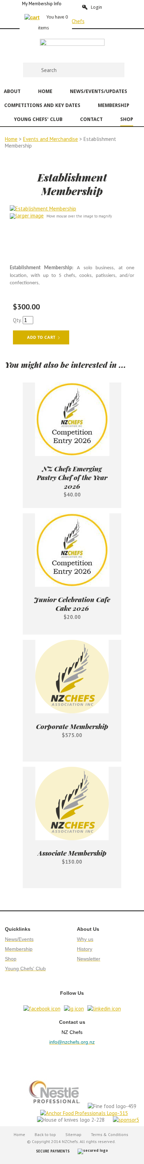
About (12, 91)
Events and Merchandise (50, 139)
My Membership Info (42, 4)
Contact (91, 119)
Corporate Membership (72, 726)
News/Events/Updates (98, 91)
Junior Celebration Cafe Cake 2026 (72, 604)
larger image (29, 215)
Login (96, 7)
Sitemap (73, 1134)
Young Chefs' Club (38, 119)
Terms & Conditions (109, 1134)
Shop (126, 119)
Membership (113, 105)
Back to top (45, 1134)
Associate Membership (72, 852)
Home (45, 91)
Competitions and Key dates (42, 105)
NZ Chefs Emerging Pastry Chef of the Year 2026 (72, 477)
